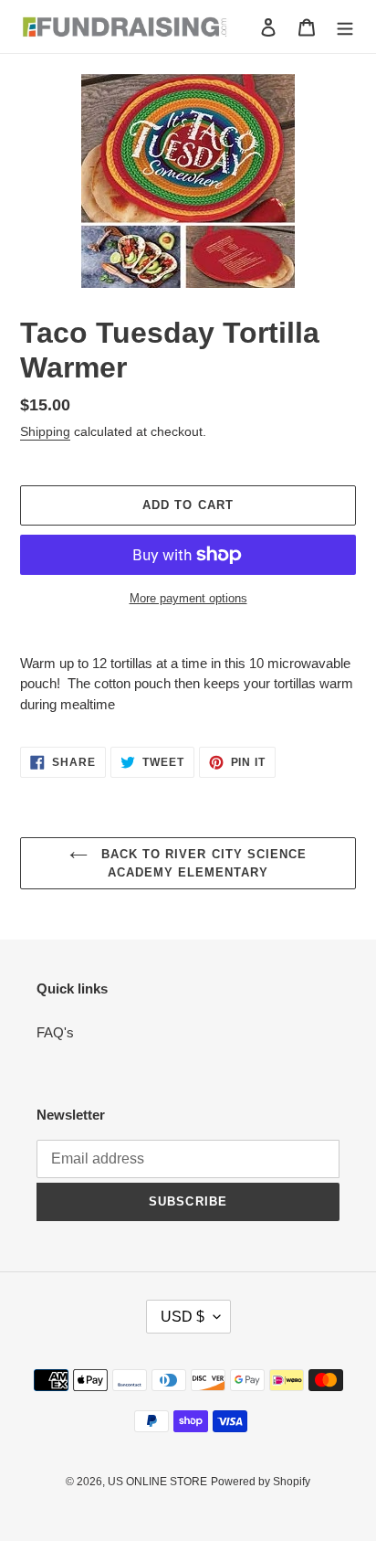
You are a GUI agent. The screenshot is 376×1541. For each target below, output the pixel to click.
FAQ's (55, 1032)
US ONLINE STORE (157, 1481)
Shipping (45, 431)
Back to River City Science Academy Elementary (202, 863)
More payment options (188, 598)
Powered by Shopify (260, 1481)
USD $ (182, 1316)
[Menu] (345, 27)
